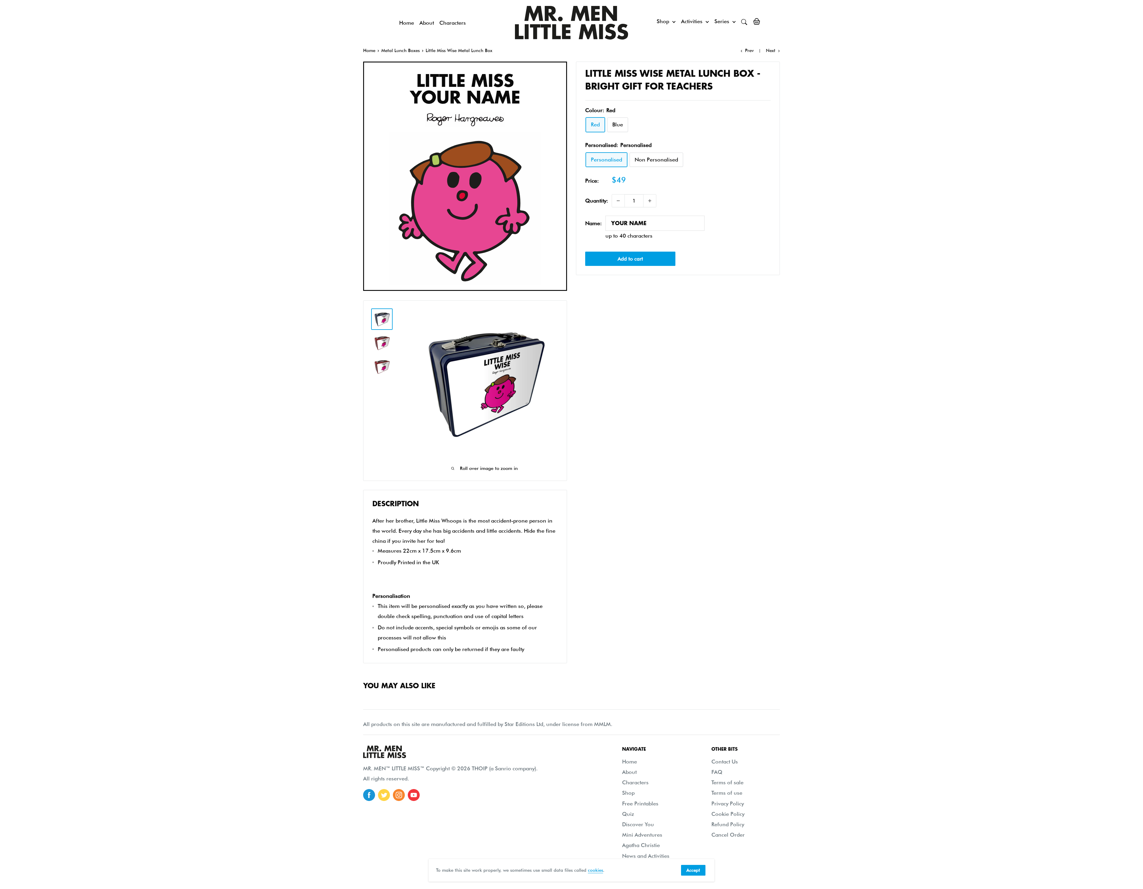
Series (721, 21)
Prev (749, 50)
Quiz (628, 814)
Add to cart (630, 259)
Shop (663, 21)
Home (406, 23)
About (426, 23)
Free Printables (640, 803)
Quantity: (596, 200)
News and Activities (645, 856)
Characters (452, 23)
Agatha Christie (641, 845)
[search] (744, 21)
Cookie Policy (727, 814)
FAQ (716, 772)
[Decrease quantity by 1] (618, 201)
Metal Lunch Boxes (400, 50)
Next (770, 50)
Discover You (638, 824)
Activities (691, 21)
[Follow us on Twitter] (384, 795)
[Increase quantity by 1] (650, 201)
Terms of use (726, 793)
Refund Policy (727, 824)
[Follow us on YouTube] (414, 795)
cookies (595, 870)
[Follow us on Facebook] (369, 795)
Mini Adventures (642, 835)
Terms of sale (727, 782)
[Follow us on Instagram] (399, 795)
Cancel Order (728, 835)
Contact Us (724, 761)
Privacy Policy (727, 803)
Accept (693, 870)
